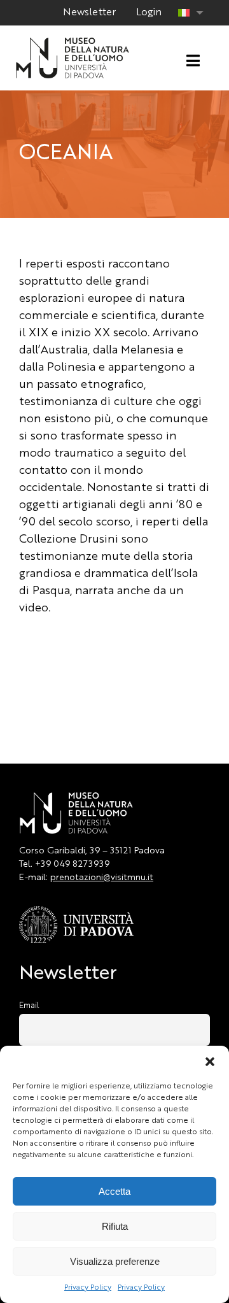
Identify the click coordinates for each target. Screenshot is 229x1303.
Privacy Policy (87, 1288)
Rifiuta (115, 1226)
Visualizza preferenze (115, 1261)
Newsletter (89, 13)
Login (149, 13)
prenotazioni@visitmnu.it (101, 877)
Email (29, 1006)
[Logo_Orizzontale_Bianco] (72, 41)
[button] (210, 1061)
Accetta (114, 1191)
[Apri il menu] (193, 61)
